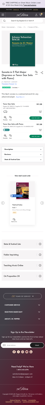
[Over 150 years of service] (22, 296)
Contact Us (16, 9)
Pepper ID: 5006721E (9, 126)
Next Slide (42, 203)
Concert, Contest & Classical (20, 27)
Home (3, 27)
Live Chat (35, 9)
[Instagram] (22, 352)
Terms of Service (15, 400)
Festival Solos (17, 205)
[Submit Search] (4, 21)
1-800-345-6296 (22, 370)
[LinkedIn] (31, 352)
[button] (22, 49)
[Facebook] (14, 352)
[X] (18, 352)
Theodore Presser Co (9, 84)
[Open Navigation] (3, 15)
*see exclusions (29, 5)
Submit (37, 345)
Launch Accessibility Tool (31, 402)
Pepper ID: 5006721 (9, 106)
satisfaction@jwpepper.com (22, 374)
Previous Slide (2, 203)
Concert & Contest (25, 27)
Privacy (24, 400)
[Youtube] (26, 352)
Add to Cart (36, 118)
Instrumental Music (12, 27)
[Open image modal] (22, 50)
